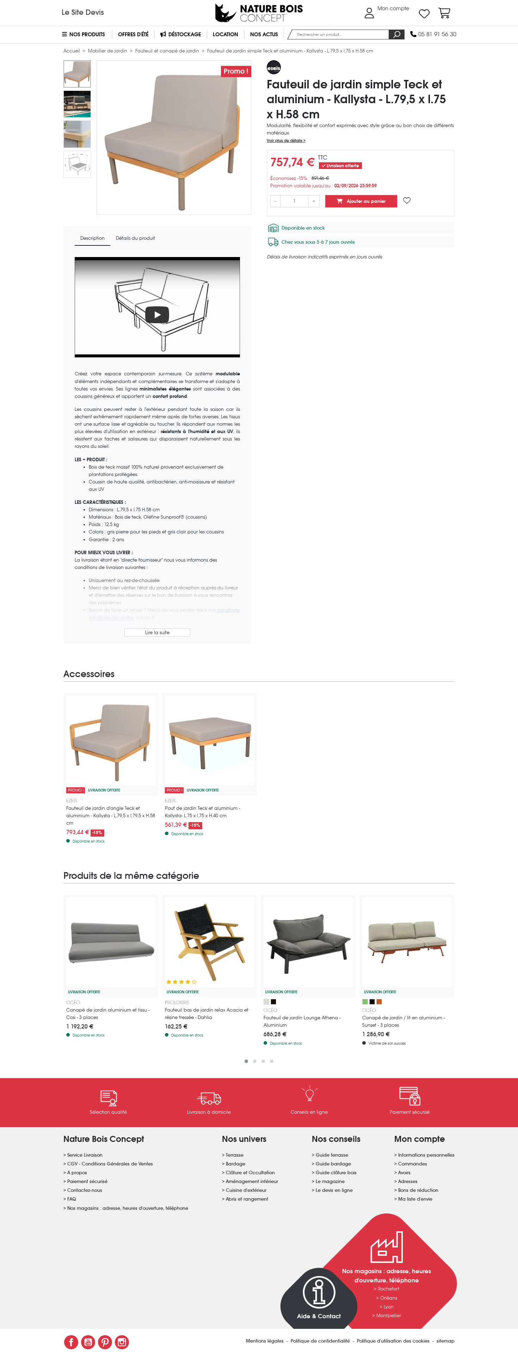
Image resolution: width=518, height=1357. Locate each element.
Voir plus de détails (285, 140)
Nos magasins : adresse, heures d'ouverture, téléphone (127, 1208)
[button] (246, 1061)
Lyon (389, 1307)
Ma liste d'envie (415, 1199)
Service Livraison (85, 1155)
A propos (77, 1173)
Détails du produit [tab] (135, 238)
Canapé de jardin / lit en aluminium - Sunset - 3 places (403, 1021)
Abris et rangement (247, 1199)
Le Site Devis (83, 12)
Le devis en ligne (334, 1190)
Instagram (122, 1342)
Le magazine (330, 1181)
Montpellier (388, 1316)
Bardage (235, 1164)
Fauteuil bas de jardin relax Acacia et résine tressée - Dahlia (206, 1013)
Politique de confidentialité (321, 1341)
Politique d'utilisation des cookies (394, 1341)
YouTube (88, 1342)
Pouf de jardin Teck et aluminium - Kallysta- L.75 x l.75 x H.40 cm (202, 812)
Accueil (72, 51)
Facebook (71, 1342)
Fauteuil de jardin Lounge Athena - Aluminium (302, 1021)
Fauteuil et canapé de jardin (168, 51)
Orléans (388, 1298)
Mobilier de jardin (108, 51)
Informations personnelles (426, 1155)
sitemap (446, 1341)
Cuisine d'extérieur (246, 1190)
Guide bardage (333, 1164)
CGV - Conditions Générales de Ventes (110, 1164)
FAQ (71, 1199)
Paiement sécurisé (87, 1181)
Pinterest (105, 1342)
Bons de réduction (418, 1190)
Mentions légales (265, 1341)
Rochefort (388, 1289)
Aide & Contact (319, 1316)
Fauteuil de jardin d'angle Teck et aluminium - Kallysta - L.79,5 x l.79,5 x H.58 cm (110, 815)
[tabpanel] (157, 447)
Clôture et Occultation (250, 1173)
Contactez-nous (84, 1190)
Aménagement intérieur (252, 1181)
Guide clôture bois (336, 1173)
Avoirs (404, 1173)
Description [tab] (92, 238)
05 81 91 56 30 (436, 34)
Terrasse (234, 1155)
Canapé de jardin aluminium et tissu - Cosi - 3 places (107, 1013)
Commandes (412, 1164)
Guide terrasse (332, 1155)
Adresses (408, 1181)
